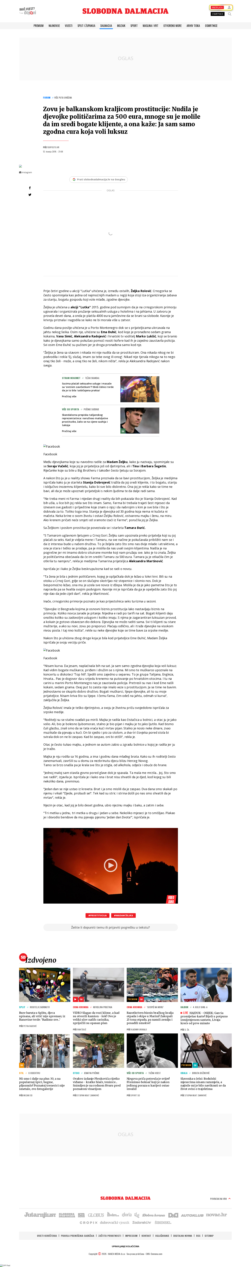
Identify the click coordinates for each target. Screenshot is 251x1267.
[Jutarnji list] (40, 1214)
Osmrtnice (211, 26)
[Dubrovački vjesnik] (115, 1222)
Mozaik (121, 26)
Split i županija (86, 26)
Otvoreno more (172, 26)
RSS (198, 1235)
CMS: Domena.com (154, 1254)
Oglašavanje (162, 1235)
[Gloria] (126, 1214)
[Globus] (96, 1214)
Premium (39, 26)
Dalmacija (106, 26)
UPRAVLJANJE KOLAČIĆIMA (125, 1246)
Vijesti (68, 26)
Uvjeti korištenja (47, 1235)
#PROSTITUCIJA (97, 915)
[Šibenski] (163, 1222)
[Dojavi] (27, 11)
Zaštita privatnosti (109, 1235)
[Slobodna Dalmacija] (125, 11)
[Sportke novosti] (81, 1214)
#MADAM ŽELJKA (123, 915)
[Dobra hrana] (154, 1214)
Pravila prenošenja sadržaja (77, 1235)
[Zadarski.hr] (142, 1222)
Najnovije (54, 26)
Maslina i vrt (150, 26)
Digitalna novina (182, 1235)
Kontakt (146, 1235)
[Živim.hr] (113, 1214)
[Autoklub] (192, 1214)
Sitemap (209, 1235)
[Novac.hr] (216, 1214)
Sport (134, 26)
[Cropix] (88, 1222)
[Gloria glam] (137, 1214)
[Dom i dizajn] (173, 1214)
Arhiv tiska (193, 26)
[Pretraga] (229, 14)
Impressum (131, 1235)
